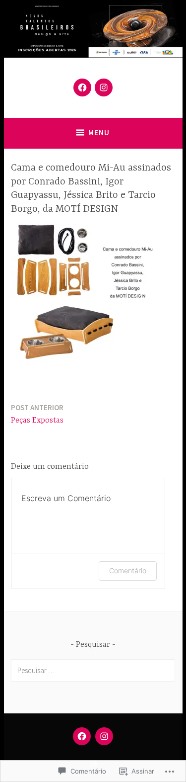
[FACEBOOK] (82, 736)
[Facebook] (82, 87)
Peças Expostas (37, 414)
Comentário (127, 570)
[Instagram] (104, 87)
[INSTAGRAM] (104, 736)
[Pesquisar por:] (93, 670)
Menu (99, 132)
